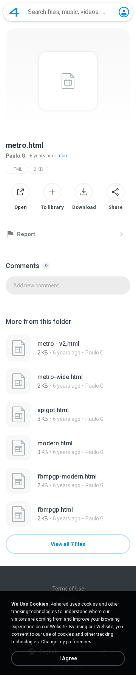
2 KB (38, 169)
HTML (16, 169)
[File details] (68, 348)
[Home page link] (14, 12)
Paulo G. (16, 156)
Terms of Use (68, 589)
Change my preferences (66, 641)
